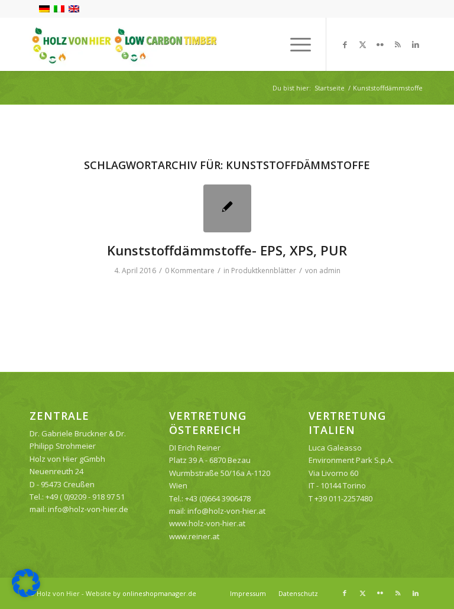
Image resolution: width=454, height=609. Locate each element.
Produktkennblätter (263, 270)
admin (329, 270)
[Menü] (294, 44)
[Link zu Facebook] (345, 44)
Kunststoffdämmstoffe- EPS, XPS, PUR (227, 250)
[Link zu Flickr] (380, 44)
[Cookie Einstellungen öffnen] (26, 594)
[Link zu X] (362, 44)
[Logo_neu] (124, 44)
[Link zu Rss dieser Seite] (398, 44)
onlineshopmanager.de (159, 593)
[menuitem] (294, 44)
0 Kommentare (190, 270)
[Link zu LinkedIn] (415, 44)
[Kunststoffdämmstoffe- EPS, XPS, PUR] (227, 208)
